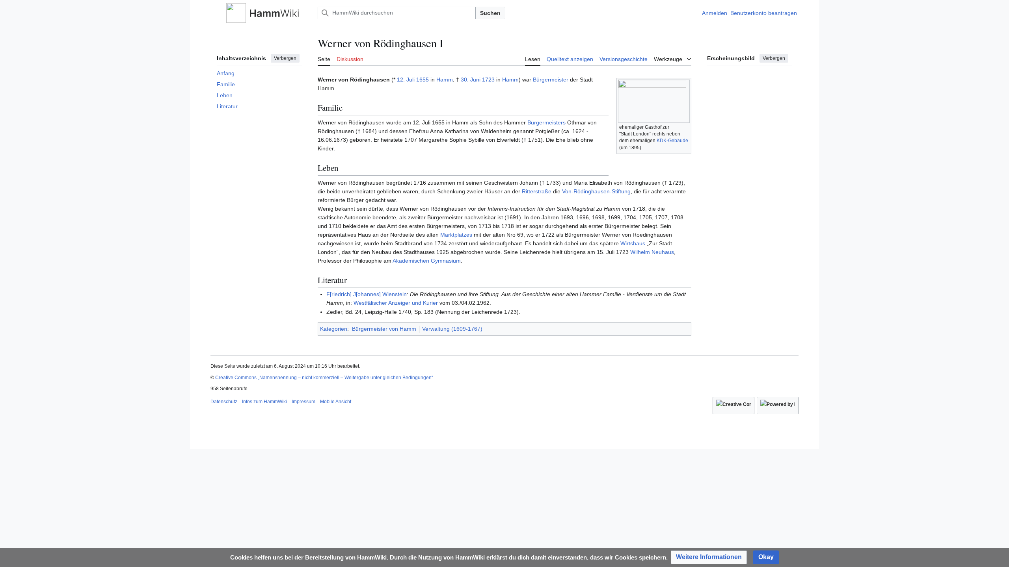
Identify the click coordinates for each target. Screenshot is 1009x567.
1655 (422, 79)
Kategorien (333, 329)
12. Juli (406, 79)
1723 (488, 79)
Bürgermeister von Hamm (384, 329)
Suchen (490, 13)
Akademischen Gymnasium (427, 261)
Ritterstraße (536, 191)
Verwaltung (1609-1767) (452, 329)
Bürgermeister (550, 79)
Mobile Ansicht (335, 401)
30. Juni (470, 79)
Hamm (444, 79)
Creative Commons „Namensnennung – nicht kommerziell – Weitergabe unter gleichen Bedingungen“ (324, 377)
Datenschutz (223, 401)
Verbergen (285, 58)
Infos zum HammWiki (264, 401)
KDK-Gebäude (672, 140)
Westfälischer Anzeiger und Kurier (396, 303)
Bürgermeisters (546, 122)
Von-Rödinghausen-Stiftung (596, 191)
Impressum (303, 401)
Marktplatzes (456, 235)
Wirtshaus (632, 243)
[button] (214, 13)
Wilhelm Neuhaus (652, 252)
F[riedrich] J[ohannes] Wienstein (366, 294)
